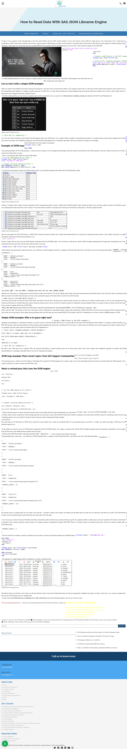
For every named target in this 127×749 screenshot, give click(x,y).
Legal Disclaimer (46, 745)
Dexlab (28, 620)
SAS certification (41, 598)
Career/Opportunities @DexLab (11, 695)
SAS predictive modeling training (74, 96)
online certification (8, 622)
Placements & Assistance (10, 687)
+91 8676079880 (6, 667)
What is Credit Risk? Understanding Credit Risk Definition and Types (97, 648)
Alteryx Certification (8, 721)
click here (107, 607)
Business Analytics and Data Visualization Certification (18, 713)
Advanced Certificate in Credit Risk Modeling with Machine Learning (21, 723)
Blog (4, 699)
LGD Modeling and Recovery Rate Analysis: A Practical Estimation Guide (98, 632)
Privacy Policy (36, 745)
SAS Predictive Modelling (82, 620)
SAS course (47, 620)
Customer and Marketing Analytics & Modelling (16, 727)
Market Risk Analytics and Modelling (13, 725)
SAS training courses (96, 620)
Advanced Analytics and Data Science (91, 33)
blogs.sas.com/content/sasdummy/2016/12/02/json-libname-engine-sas (44, 603)
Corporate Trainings (8, 729)
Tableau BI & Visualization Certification (13, 715)
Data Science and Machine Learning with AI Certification (18, 706)
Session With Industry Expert (11, 738)
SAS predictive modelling (23, 598)
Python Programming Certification (12, 710)
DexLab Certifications (9, 693)
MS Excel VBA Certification (10, 717)
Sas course (30, 622)
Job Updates (6, 691)
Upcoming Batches (8, 736)
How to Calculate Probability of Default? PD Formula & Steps (95, 636)
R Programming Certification (10, 708)
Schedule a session (8, 689)
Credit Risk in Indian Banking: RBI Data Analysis (91, 644)
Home (5, 685)
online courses (19, 622)
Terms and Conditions (58, 745)
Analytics (45, 33)
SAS (25, 622)
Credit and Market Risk (31, 33)
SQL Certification (7, 719)
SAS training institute (11, 78)
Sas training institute (110, 620)
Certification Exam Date (9, 740)
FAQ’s (4, 697)
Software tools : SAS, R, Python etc (64, 33)
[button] (5, 744)
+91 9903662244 (6, 675)
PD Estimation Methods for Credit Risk (88, 640)
